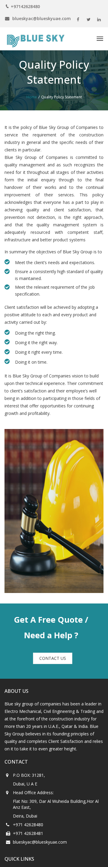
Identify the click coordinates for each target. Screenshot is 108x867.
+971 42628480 (28, 817)
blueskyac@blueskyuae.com (40, 834)
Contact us (52, 650)
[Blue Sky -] (34, 38)
